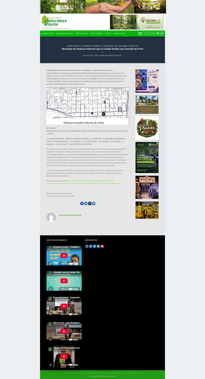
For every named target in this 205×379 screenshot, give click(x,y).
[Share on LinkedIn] (93, 203)
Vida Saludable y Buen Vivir (126, 46)
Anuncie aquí (119, 33)
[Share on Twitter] (86, 203)
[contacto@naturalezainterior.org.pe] (140, 33)
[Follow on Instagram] (149, 33)
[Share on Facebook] (82, 203)
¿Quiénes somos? (47, 33)
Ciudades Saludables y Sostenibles (97, 46)
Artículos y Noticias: (64, 33)
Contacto (109, 33)
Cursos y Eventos (96, 33)
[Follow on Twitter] (153, 33)
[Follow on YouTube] (162, 33)
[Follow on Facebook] (145, 33)
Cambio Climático (74, 46)
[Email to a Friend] (90, 203)
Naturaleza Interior (113, 55)
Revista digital (82, 33)
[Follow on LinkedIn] (158, 33)
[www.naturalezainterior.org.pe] (53, 22)
